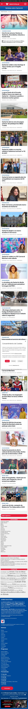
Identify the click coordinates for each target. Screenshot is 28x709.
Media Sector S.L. (16, 365)
